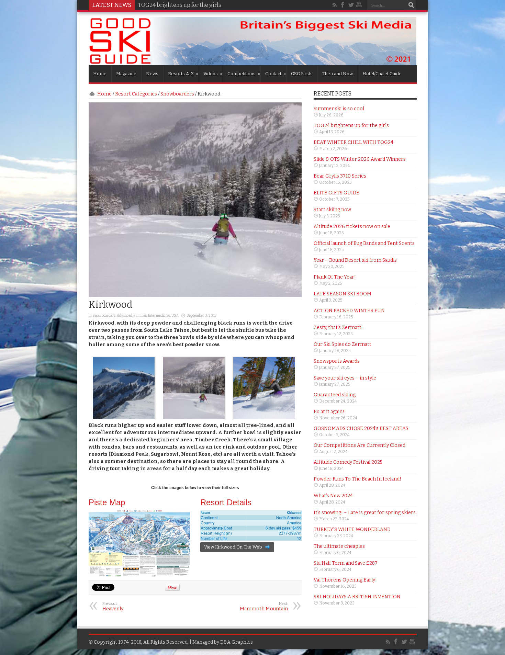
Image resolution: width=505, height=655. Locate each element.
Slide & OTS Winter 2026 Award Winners (360, 159)
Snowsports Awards (337, 361)
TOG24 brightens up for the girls (351, 125)
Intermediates (159, 316)
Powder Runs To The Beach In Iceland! (357, 479)
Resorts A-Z (183, 73)
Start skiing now (332, 210)
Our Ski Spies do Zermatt (342, 344)
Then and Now (337, 73)
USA (175, 316)
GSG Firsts (302, 73)
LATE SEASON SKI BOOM (342, 294)
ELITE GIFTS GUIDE (336, 193)
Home (99, 73)
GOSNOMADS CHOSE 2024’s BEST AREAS (361, 428)
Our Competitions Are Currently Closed (359, 445)
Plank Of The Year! (335, 277)
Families (140, 316)
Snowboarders (177, 94)
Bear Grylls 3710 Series (340, 176)
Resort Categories (136, 94)
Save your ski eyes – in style (345, 378)
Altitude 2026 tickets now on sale (352, 226)
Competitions (243, 73)
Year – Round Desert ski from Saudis (355, 260)
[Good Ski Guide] (253, 63)
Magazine (126, 73)
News (152, 73)
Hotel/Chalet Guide (382, 73)
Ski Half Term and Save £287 (346, 563)
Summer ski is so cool (339, 109)
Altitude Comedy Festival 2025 (348, 462)
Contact (275, 73)
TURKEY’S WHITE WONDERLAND (352, 529)
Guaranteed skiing (335, 395)
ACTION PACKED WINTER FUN (349, 311)
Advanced (124, 316)
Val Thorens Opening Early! (345, 580)
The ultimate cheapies (339, 546)
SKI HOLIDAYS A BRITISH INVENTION (357, 597)
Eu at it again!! (330, 412)
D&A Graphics (236, 642)
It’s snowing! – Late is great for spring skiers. (365, 513)
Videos (212, 73)
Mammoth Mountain (264, 606)
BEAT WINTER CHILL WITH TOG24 (353, 142)
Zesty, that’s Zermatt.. (338, 327)
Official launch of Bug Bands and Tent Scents (364, 243)
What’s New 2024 (333, 496)
